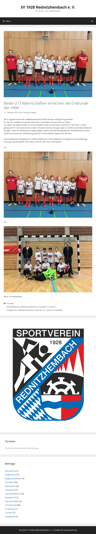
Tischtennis (10, 505)
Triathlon (9, 508)
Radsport (9, 497)
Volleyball (10, 516)
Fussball (9, 303)
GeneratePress (70, 530)
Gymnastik (10, 486)
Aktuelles (9, 470)
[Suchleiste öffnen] (92, 21)
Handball (9, 489)
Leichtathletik (11, 493)
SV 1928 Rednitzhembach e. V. (48, 7)
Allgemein (10, 474)
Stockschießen (12, 501)
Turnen (8, 512)
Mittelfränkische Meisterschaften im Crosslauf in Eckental (30, 306)
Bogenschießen (12, 478)
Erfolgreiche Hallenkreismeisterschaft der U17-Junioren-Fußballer (34, 310)
